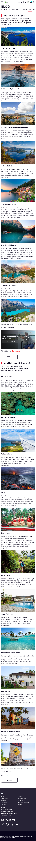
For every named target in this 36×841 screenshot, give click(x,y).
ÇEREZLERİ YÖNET (6, 815)
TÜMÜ (3, 10)
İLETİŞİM (20, 804)
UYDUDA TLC (21, 800)
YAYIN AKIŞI (4, 798)
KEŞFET (3, 796)
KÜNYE (3, 807)
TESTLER (3, 804)
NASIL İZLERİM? (22, 798)
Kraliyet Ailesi (10, 10)
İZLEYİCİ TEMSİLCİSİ (23, 802)
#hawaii (9, 776)
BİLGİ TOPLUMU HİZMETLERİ (9, 813)
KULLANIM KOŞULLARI (7, 811)
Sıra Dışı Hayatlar (21, 10)
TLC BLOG (4, 802)
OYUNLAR (20, 796)
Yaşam (30, 10)
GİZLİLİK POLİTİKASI (6, 809)
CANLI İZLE (22, 2)
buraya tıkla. (16, 351)
